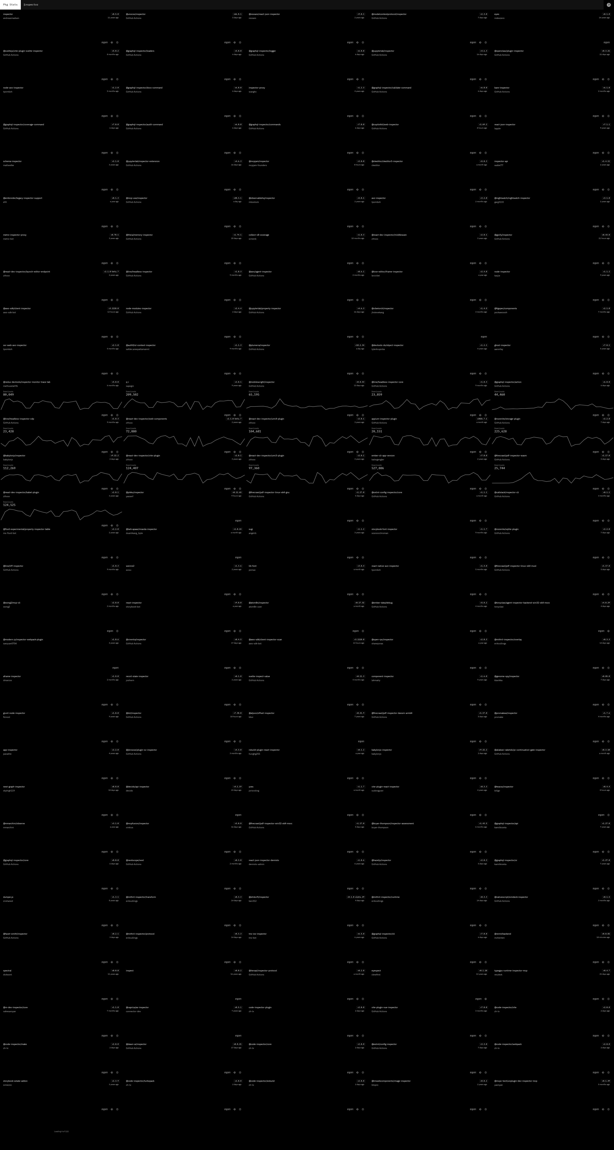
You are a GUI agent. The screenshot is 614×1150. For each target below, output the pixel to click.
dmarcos (7, 680)
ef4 (5, 202)
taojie (497, 276)
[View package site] (117, 42)
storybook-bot (133, 607)
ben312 (252, 901)
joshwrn (130, 680)
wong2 (6, 607)
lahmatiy (376, 680)
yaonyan (498, 1085)
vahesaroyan (9, 1011)
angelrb (252, 533)
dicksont (7, 975)
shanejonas (377, 643)
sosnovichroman (380, 533)
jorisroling (254, 791)
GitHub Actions (133, 18)
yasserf (129, 496)
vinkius (129, 827)
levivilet (376, 276)
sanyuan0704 (10, 643)
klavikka (498, 680)
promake (498, 717)
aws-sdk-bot (9, 312)
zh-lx (251, 1011)
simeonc (7, 1085)
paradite (7, 754)
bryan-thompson (380, 827)
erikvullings (500, 643)
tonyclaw (499, 607)
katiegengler (378, 460)
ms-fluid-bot (9, 533)
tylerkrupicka (378, 349)
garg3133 (499, 202)
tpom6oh (7, 92)
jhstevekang (378, 312)
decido (129, 791)
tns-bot (252, 938)
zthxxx (375, 239)
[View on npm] (105, 42)
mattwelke (8, 165)
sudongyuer (377, 791)
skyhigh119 (9, 791)
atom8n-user (255, 607)
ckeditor (376, 165)
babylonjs (8, 460)
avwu (128, 570)
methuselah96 (10, 386)
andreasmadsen (11, 18)
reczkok (498, 975)
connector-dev (133, 1011)
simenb (252, 239)
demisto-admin (256, 864)
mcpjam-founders (258, 165)
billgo (497, 791)
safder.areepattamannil (137, 349)
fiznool (6, 717)
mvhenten (499, 938)
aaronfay (498, 349)
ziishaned (8, 901)
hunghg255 (254, 754)
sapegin (130, 386)
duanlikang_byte (134, 533)
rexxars (252, 18)
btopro (375, 1085)
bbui (251, 717)
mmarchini (8, 827)
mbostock (254, 202)
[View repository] (112, 42)
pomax (252, 570)
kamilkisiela (500, 827)
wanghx (252, 92)
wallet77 (498, 165)
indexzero (499, 18)
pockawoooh (500, 312)
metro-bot (8, 239)
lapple (497, 128)
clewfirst (376, 975)
